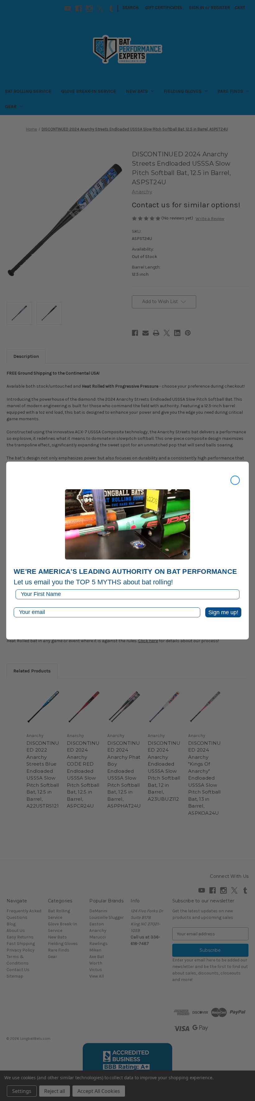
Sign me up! (223, 612)
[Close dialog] (235, 480)
